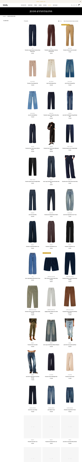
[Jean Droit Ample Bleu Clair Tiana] (70, 199)
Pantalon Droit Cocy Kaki (32, 344)
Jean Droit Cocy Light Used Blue (70, 344)
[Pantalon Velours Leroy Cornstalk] (70, 35)
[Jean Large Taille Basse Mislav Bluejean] (51, 329)
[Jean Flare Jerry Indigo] (32, 394)
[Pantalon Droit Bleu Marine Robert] (51, 199)
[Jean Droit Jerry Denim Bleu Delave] (70, 426)
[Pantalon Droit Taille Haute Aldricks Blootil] (32, 133)
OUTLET (49, 5)
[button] (78, 5)
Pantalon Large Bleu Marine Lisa (32, 246)
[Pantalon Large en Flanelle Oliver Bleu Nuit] (51, 100)
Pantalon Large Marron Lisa (51, 246)
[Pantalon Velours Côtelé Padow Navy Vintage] (70, 263)
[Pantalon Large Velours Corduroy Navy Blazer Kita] (32, 35)
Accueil (4, 16)
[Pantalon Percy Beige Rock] (32, 68)
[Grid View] (59, 21)
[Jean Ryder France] (51, 394)
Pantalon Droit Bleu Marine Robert (51, 214)
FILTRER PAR (5, 20)
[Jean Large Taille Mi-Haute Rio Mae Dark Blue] (51, 166)
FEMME (35, 5)
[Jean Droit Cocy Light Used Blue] (70, 329)
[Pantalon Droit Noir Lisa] (32, 426)
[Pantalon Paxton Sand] (70, 361)
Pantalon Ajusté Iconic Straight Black (32, 181)
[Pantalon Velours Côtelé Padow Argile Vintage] (32, 296)
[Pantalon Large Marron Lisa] (51, 231)
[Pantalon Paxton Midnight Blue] (51, 361)
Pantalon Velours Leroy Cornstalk (69, 50)
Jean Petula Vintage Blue (70, 83)
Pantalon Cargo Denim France (70, 409)
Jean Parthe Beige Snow (51, 83)
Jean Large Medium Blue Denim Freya (32, 278)
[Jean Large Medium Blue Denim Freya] (32, 263)
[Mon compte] (74, 5)
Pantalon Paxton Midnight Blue (51, 376)
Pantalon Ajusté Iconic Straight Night (69, 148)
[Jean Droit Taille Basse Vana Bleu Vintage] (32, 361)
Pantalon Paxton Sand (69, 376)
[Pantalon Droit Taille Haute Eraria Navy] (70, 166)
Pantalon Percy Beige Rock (32, 83)
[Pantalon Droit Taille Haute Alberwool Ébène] (51, 133)
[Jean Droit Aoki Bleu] (32, 199)
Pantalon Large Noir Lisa (70, 246)
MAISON (44, 5)
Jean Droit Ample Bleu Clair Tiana (70, 214)
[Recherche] (72, 5)
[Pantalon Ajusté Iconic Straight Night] (70, 133)
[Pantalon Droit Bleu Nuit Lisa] (51, 426)
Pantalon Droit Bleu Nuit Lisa (51, 441)
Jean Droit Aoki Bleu (33, 214)
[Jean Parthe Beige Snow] (51, 68)
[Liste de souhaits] (76, 5)
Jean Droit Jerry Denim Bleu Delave (70, 441)
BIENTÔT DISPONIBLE (65, 24)
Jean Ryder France (51, 409)
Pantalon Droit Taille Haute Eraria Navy (70, 181)
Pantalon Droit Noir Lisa (32, 441)
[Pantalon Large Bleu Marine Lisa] (32, 231)
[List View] (61, 21)
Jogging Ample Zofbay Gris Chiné (51, 311)
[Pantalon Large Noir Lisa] (70, 231)
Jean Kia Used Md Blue (32, 115)
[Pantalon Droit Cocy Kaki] (32, 329)
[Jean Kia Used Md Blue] (32, 100)
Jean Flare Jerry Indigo (32, 409)
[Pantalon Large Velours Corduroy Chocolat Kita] (51, 35)
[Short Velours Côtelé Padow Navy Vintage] (51, 263)
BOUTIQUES (55, 5)
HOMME (40, 5)
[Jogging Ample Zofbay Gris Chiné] (51, 296)
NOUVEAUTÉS (23, 5)
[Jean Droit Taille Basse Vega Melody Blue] (70, 100)
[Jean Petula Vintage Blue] (70, 68)
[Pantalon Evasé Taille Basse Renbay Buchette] (70, 296)
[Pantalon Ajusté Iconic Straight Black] (32, 166)
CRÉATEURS (30, 5)
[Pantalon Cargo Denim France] (70, 394)
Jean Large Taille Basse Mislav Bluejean (51, 344)
